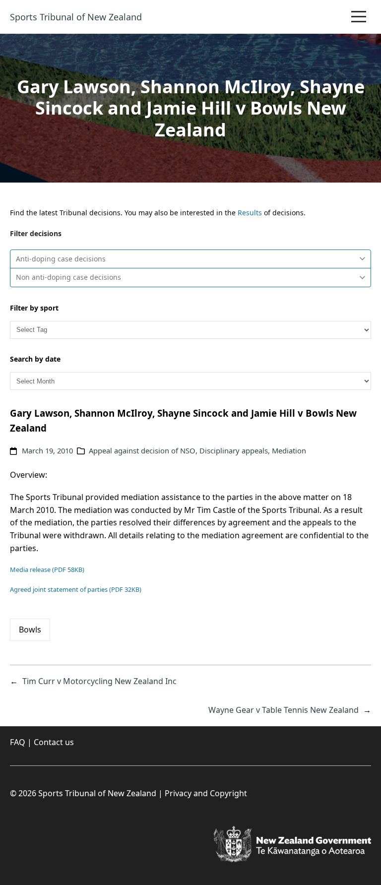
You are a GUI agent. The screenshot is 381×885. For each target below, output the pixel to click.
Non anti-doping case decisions (68, 277)
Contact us (54, 742)
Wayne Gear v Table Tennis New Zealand (283, 709)
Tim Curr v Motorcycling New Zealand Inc (99, 681)
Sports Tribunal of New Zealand (76, 17)
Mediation (289, 450)
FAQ (17, 742)
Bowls (30, 629)
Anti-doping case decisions (61, 258)
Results (250, 212)
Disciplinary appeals (233, 450)
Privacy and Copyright (206, 793)
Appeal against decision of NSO (142, 450)
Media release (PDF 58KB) (47, 569)
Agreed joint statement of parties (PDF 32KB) (75, 589)
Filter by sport (34, 308)
